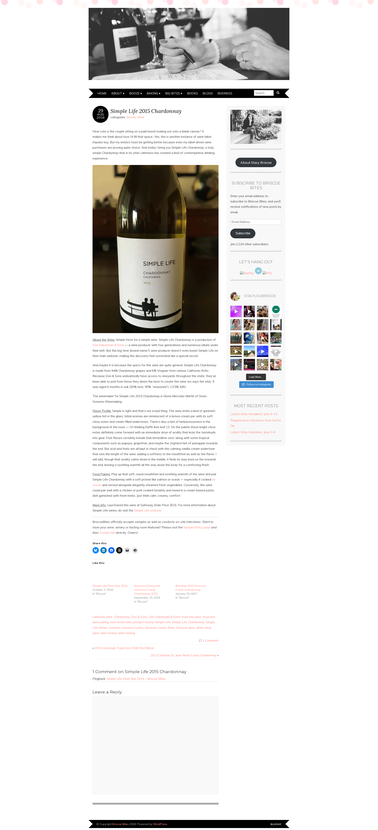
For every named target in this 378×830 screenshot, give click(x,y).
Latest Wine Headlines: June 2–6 (252, 432)
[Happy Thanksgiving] (262, 311)
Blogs (208, 93)
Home (102, 93)
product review (143, 622)
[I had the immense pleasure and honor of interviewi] (276, 351)
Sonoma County (132, 628)
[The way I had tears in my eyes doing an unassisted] (276, 311)
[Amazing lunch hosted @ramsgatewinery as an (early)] (249, 351)
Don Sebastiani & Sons (108, 345)
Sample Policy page (196, 527)
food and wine (191, 617)
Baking (152, 93)
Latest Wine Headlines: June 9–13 (253, 414)
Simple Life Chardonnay (188, 622)
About (116, 93)
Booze (134, 93)
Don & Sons (139, 617)
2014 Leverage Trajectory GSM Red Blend (124, 648)
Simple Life (162, 622)
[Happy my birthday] (262, 338)
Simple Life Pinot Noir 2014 (110, 586)
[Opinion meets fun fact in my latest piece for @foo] (276, 325)
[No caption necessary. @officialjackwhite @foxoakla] (262, 351)
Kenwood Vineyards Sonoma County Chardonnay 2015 (147, 589)
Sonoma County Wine (160, 628)
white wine (203, 628)
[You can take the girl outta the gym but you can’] (276, 338)
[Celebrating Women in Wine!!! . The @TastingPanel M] (236, 364)
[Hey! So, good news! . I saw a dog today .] (249, 325)
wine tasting (126, 633)
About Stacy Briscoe (256, 162)
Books (192, 93)
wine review (108, 633)
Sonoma (114, 628)
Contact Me (107, 533)
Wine (140, 117)
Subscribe (242, 233)
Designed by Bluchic (276, 824)
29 (100, 111)
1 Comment (211, 640)
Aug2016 (101, 115)
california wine (102, 617)
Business (225, 93)
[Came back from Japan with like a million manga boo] (236, 338)
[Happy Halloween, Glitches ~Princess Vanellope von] (236, 325)
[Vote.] (262, 325)
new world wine (121, 622)
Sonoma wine (185, 628)
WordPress (160, 824)
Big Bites (172, 93)
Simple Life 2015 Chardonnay (146, 110)
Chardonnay (122, 617)
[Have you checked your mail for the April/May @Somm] (262, 364)
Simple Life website (147, 510)
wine (96, 633)
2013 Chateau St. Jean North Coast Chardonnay (183, 655)
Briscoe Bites (120, 824)
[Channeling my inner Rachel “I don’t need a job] (249, 338)
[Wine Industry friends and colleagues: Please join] (249, 364)
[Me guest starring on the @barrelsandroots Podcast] (249, 311)
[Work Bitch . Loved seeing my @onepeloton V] (236, 311)
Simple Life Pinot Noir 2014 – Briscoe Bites (136, 679)
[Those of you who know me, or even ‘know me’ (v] (236, 351)
